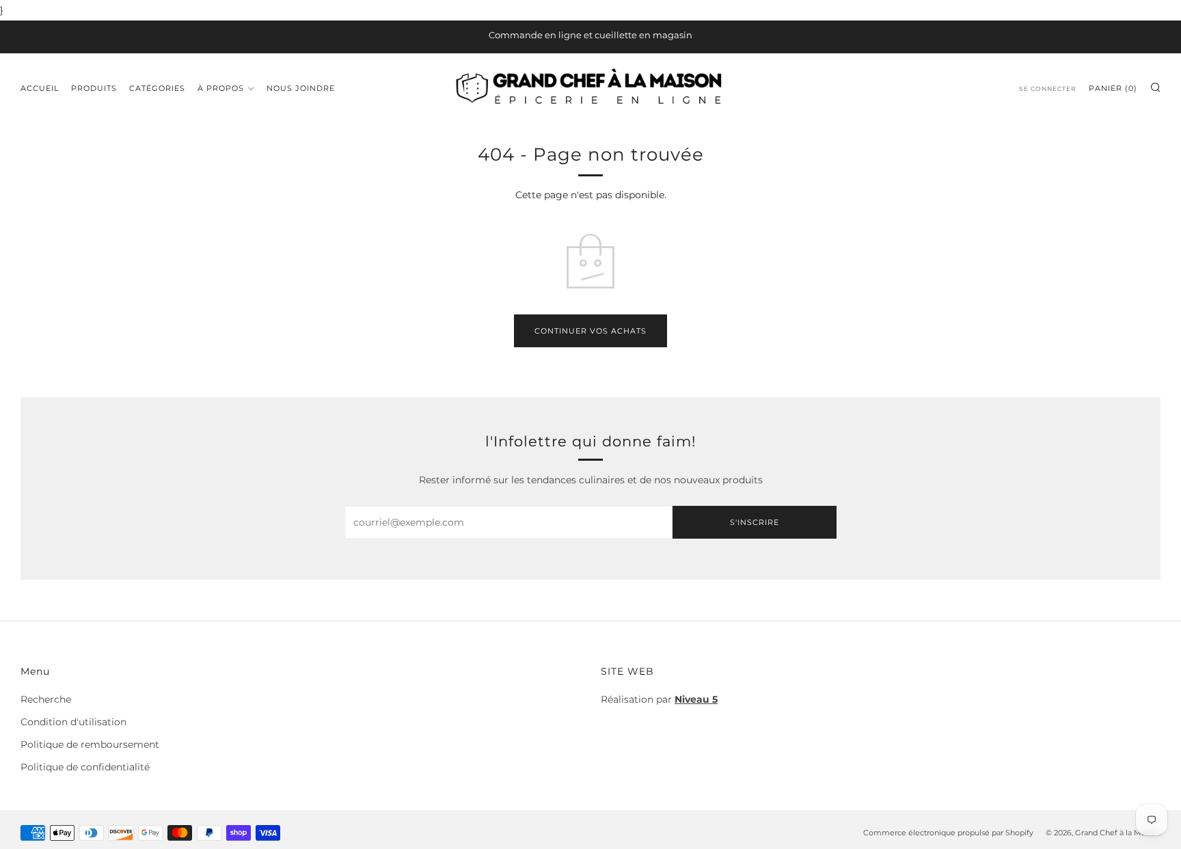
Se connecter (1047, 88)
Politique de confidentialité (85, 767)
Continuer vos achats (590, 331)
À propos (221, 88)
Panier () (1113, 88)
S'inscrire (754, 522)
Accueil (40, 88)
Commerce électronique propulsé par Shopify (948, 832)
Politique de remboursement (90, 744)
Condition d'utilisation (73, 722)
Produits (94, 88)
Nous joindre (301, 88)
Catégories (157, 88)
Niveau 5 (696, 699)
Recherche (46, 699)
